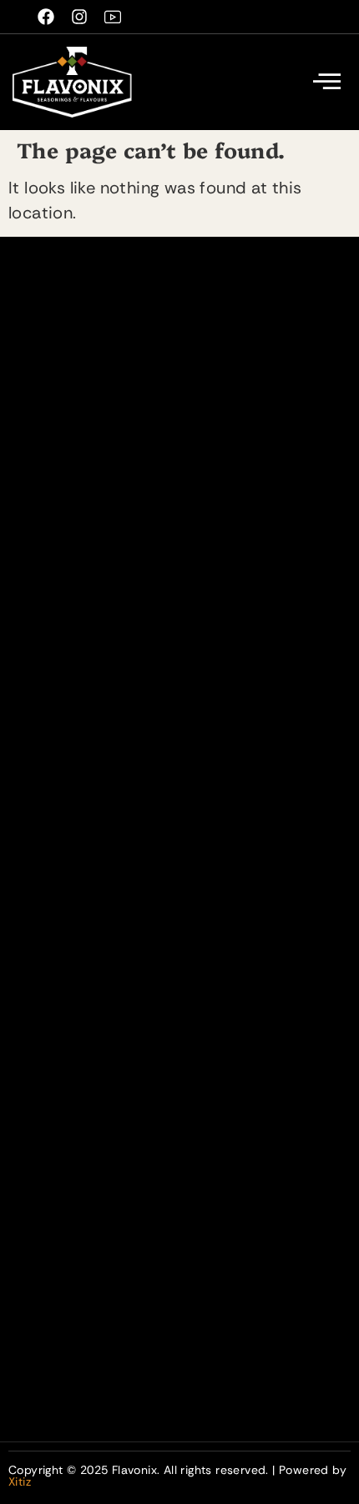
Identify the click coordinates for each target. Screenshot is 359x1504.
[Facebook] (46, 16)
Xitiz (19, 1481)
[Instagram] (79, 16)
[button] (326, 82)
